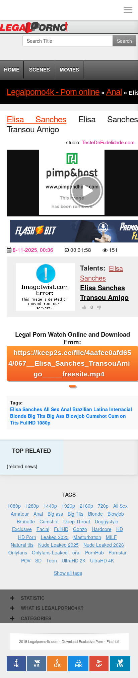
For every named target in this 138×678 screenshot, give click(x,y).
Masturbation (87, 537)
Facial (43, 529)
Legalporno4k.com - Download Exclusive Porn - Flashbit (36, 28)
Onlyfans (17, 552)
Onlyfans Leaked (50, 552)
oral (76, 552)
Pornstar (118, 552)
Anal (66, 409)
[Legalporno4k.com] (10, 10)
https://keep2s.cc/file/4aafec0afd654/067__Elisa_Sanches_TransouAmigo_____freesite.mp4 (69, 363)
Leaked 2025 (55, 537)
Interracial (120, 409)
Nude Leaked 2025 (58, 544)
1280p (32, 505)
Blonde (18, 415)
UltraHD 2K (73, 560)
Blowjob (75, 415)
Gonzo (80, 529)
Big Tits (37, 415)
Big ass (55, 513)
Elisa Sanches (36, 119)
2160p (86, 505)
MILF (111, 537)
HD (119, 529)
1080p (44, 422)
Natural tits (22, 544)
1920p (68, 505)
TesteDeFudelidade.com (108, 142)
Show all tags (68, 572)
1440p (50, 505)
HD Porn (27, 537)
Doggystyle (106, 521)
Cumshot (96, 415)
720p (103, 505)
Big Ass (56, 415)
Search (124, 40)
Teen (51, 560)
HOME (11, 69)
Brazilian (82, 409)
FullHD (28, 422)
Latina (100, 409)
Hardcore (102, 529)
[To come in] (30, 10)
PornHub (94, 552)
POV (25, 560)
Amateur (20, 513)
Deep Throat (76, 521)
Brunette (26, 521)
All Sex (51, 409)
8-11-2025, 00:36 (33, 249)
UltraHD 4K (102, 560)
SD (38, 560)
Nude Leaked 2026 (103, 544)
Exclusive (22, 529)
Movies (69, 69)
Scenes (39, 69)
